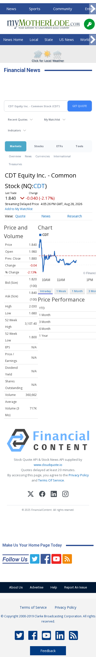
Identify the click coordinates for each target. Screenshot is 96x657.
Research (74, 216)
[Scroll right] (92, 9)
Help (53, 587)
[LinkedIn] (54, 494)
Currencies (42, 156)
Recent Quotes (17, 119)
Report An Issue (75, 587)
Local (34, 39)
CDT (39, 186)
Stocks (39, 146)
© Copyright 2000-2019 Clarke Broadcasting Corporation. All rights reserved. (48, 618)
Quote (20, 216)
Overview (15, 156)
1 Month (77, 291)
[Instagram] (65, 494)
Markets (15, 146)
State (49, 39)
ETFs (59, 146)
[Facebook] (42, 494)
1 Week (61, 291)
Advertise (36, 587)
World (85, 39)
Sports (34, 8)
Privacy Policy (79, 475)
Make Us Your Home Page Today (32, 545)
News (11, 8)
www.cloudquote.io (48, 464)
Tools (79, 146)
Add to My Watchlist (18, 209)
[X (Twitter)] (31, 494)
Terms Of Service (51, 480)
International (62, 156)
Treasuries (15, 164)
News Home (13, 39)
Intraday (45, 291)
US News (66, 39)
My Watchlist (52, 119)
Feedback (48, 650)
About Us (16, 587)
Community (62, 8)
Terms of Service (33, 607)
